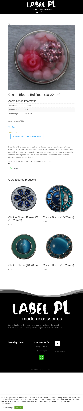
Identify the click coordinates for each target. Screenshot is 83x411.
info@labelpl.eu (41, 347)
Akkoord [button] (18, 407)
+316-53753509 (41, 351)
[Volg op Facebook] (57, 343)
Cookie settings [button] (7, 408)
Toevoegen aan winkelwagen (27, 136)
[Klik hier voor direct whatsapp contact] (41, 360)
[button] (9, 24)
